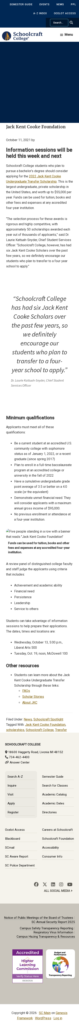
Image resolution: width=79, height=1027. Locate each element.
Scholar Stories (33, 697)
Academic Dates (53, 803)
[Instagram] (61, 884)
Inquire (11, 785)
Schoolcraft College (40, 730)
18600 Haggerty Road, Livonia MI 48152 (35, 752)
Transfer (61, 730)
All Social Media (57, 891)
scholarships (15, 730)
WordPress (43, 1018)
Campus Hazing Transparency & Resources (46, 936)
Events (45, 4)
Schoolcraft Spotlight (48, 719)
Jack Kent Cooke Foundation (45, 725)
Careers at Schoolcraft (57, 830)
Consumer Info (52, 856)
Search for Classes (55, 785)
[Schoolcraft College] (24, 39)
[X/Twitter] (45, 884)
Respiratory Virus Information (53, 932)
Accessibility (50, 847)
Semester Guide (21, 4)
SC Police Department (20, 865)
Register (13, 812)
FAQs (26, 691)
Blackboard (12, 838)
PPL (73, 4)
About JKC (29, 702)
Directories (49, 812)
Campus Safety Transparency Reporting (46, 928)
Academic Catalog (54, 794)
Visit (10, 794)
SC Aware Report (16, 856)
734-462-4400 (19, 757)
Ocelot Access (65, 13)
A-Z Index (40, 13)
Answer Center (20, 762)
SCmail (9, 847)
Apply (11, 803)
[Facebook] (36, 884)
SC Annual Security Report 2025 (53, 922)
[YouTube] (70, 884)
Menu (69, 34)
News (60, 4)
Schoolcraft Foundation (58, 838)
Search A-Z (15, 776)
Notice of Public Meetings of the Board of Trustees (38, 918)
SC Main (45, 1013)
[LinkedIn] (53, 884)
